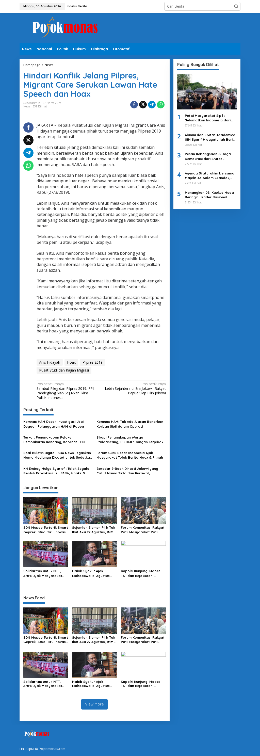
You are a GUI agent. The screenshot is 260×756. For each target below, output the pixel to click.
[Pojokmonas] (65, 27)
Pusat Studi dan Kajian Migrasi (64, 370)
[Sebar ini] (134, 104)
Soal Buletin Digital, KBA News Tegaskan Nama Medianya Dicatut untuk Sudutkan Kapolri (57, 455)
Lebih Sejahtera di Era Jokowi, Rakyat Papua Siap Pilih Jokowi (135, 388)
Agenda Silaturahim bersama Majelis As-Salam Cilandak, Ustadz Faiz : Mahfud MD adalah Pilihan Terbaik (209, 175)
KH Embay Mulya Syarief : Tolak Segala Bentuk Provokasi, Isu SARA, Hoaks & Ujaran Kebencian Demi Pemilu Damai (56, 471)
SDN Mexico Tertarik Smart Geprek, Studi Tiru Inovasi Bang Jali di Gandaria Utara (45, 529)
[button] (236, 6)
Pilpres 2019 (93, 362)
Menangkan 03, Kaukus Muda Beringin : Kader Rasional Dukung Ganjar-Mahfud (209, 194)
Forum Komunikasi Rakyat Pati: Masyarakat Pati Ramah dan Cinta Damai (143, 529)
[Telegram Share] (152, 104)
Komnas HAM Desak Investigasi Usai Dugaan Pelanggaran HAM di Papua (53, 424)
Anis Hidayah (49, 362)
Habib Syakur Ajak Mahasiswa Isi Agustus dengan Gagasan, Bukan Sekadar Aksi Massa (93, 573)
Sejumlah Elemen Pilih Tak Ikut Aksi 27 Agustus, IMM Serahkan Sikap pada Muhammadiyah (93, 529)
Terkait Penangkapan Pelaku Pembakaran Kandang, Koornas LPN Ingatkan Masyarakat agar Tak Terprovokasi (54, 439)
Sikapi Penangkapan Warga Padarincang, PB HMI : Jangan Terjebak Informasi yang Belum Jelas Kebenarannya (129, 439)
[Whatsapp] (161, 104)
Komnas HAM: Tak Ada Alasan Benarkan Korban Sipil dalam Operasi (129, 424)
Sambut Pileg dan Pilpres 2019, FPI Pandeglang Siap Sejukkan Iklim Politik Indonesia (65, 391)
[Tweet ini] (143, 104)
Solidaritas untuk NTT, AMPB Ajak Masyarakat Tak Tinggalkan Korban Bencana (42, 573)
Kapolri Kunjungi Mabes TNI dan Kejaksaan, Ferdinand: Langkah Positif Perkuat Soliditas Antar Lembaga (141, 573)
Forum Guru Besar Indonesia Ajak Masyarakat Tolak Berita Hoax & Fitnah (129, 455)
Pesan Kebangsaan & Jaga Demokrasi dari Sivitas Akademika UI (208, 156)
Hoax (71, 362)
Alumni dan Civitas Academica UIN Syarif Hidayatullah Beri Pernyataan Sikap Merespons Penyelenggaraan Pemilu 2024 (210, 137)
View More (94, 704)
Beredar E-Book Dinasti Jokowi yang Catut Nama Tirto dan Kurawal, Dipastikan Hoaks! (127, 471)
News (26, 106)
